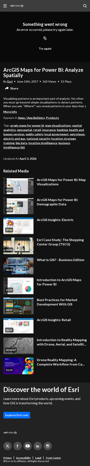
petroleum (77, 134)
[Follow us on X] (7, 446)
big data (21, 143)
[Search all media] (85, 6)
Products (52, 117)
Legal (38, 457)
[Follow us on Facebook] (17, 446)
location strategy (63, 138)
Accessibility (23, 457)
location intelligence (42, 143)
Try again (45, 48)
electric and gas (14, 138)
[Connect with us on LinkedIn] (37, 446)
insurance (49, 130)
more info (10, 111)
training (8, 143)
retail (37, 130)
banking (62, 130)
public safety (34, 134)
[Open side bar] (5, 6)
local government (56, 134)
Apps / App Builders (31, 117)
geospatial (24, 130)
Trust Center (53, 457)
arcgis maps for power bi (27, 125)
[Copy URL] (45, 38)
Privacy (7, 457)
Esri (10, 81)
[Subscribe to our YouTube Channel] (27, 446)
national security (38, 138)
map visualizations (58, 125)
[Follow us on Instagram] (48, 446)
